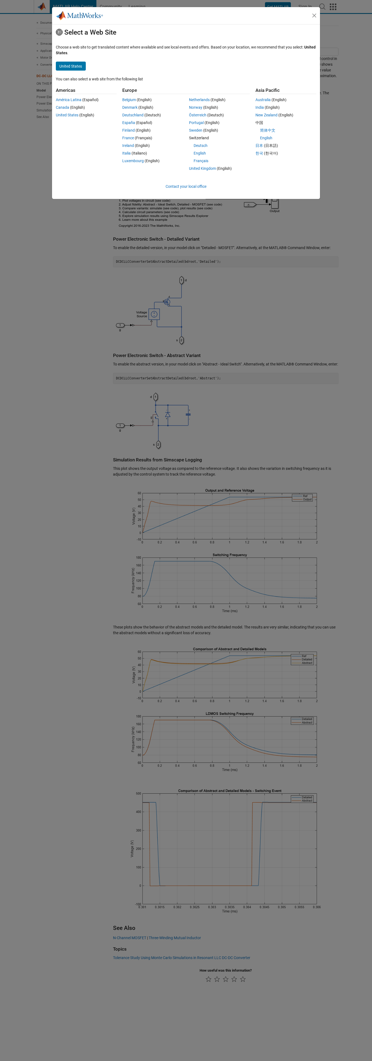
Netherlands (199, 100)
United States (67, 115)
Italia (126, 153)
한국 (259, 153)
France (128, 138)
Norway (195, 107)
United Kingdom (202, 168)
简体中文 (267, 130)
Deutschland (133, 115)
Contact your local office (186, 186)
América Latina (68, 100)
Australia (263, 100)
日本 (259, 145)
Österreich (197, 115)
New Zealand (266, 115)
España (128, 122)
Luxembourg (133, 161)
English (200, 153)
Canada (62, 107)
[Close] (314, 15)
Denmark (130, 107)
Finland (128, 130)
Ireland (128, 145)
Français (201, 161)
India (259, 107)
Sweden (195, 130)
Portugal (196, 122)
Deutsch (201, 145)
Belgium (129, 100)
